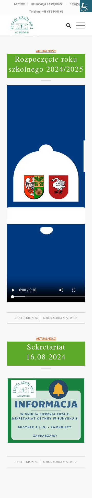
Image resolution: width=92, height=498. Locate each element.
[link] (86, 6)
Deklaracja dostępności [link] (47, 4)
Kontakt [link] (19, 4)
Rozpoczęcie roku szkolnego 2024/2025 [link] (46, 64)
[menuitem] (20, 4)
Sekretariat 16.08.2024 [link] (46, 351)
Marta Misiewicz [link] (65, 318)
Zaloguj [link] (75, 4)
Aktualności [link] (46, 51)
